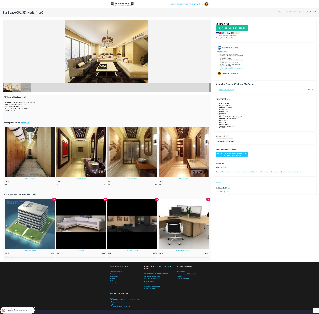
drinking (244, 172)
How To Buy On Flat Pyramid (152, 276)
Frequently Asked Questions (152, 286)
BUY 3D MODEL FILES (232, 28)
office (272, 172)
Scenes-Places (302, 11)
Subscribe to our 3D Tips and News (187, 274)
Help (111, 280)
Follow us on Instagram (120, 303)
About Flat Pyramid (116, 271)
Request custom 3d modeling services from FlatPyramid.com (231, 154)
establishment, (253, 172)
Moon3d (25, 122)
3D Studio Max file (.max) (226, 90)
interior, (267, 172)
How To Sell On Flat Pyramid (152, 278)
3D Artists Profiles (149, 281)
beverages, (238, 172)
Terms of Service (115, 274)
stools (294, 172)
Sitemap (179, 276)
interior (261, 172)
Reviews (146, 284)
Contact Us (113, 283)
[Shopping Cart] (197, 4)
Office (307, 11)
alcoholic (222, 172)
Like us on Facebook (135, 299)
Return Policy (114, 276)
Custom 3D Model (186, 4)
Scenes (296, 11)
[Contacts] (202, 4)
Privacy (112, 278)
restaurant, (283, 172)
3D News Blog (181, 271)
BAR (228, 172)
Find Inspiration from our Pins (121, 306)
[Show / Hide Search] (199, 4)
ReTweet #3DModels (119, 299)
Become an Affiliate (149, 288)
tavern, (299, 172)
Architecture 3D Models (289, 11)
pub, (276, 172)
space (289, 172)
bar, (232, 172)
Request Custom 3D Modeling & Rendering (156, 273)
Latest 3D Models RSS (183, 278)
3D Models (175, 4)
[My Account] (194, 4)
